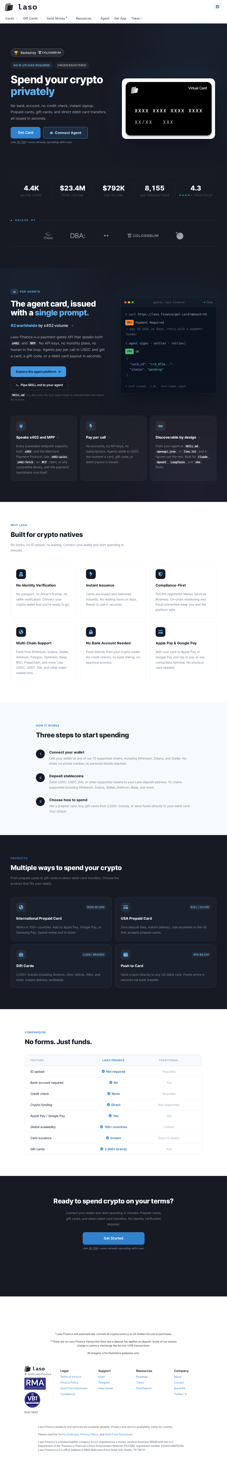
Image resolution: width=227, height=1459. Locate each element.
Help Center (105, 1388)
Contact (179, 1382)
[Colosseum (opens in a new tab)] (142, 236)
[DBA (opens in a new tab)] (77, 235)
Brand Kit (179, 1388)
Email (101, 1376)
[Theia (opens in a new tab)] (48, 235)
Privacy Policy (69, 1382)
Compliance (67, 1394)
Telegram (104, 1382)
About (177, 1376)
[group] (42, 325)
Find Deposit (144, 1388)
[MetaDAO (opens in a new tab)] (179, 235)
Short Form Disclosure (74, 1388)
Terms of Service (70, 1376)
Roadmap (142, 1376)
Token (140, 1382)
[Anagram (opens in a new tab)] (106, 235)
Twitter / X (180, 1394)
